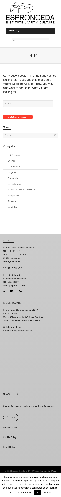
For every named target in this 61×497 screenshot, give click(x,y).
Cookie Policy (9, 437)
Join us (11, 417)
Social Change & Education (21, 189)
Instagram (5, 289)
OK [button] (37, 493)
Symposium (14, 195)
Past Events (14, 166)
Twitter (19, 289)
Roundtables (14, 178)
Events (11, 161)
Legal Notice (9, 447)
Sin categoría (14, 184)
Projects (12, 172)
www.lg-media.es (11, 261)
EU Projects (14, 155)
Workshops (13, 207)
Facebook (12, 289)
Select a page (14, 31)
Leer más (47, 492)
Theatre (12, 201)
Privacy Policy (10, 427)
